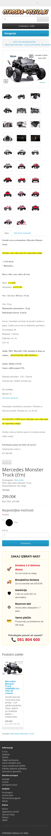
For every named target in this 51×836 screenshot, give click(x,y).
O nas (5, 751)
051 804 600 (25, 639)
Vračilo (5, 782)
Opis (6, 233)
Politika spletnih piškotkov (14, 768)
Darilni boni (7, 795)
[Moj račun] (36, 2)
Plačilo (5, 757)
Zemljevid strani (9, 784)
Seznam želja (8, 814)
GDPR (4, 820)
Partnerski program (11, 798)
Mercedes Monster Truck (22, 733)
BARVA (6, 515)
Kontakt (5, 779)
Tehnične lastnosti (22, 233)
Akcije (5, 801)
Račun (5, 808)
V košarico (26, 543)
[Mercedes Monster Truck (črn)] (25, 69)
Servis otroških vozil (11, 763)
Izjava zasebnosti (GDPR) (13, 765)
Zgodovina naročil (10, 811)
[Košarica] (43, 2)
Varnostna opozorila (11, 771)
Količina (5, 530)
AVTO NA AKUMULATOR (24, 41)
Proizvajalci (7, 792)
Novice (5, 817)
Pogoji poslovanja (10, 760)
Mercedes (19, 480)
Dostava (6, 754)
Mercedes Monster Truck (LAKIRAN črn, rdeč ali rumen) (12, 687)
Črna (15, 522)
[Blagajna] (46, 2)
